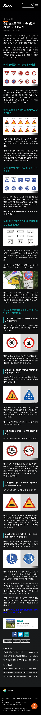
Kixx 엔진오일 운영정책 (8, 708)
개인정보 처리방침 (19, 708)
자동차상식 (17, 641)
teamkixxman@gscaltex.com (13, 704)
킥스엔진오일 (25, 641)
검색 (26, 708)
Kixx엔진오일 (7, 641)
